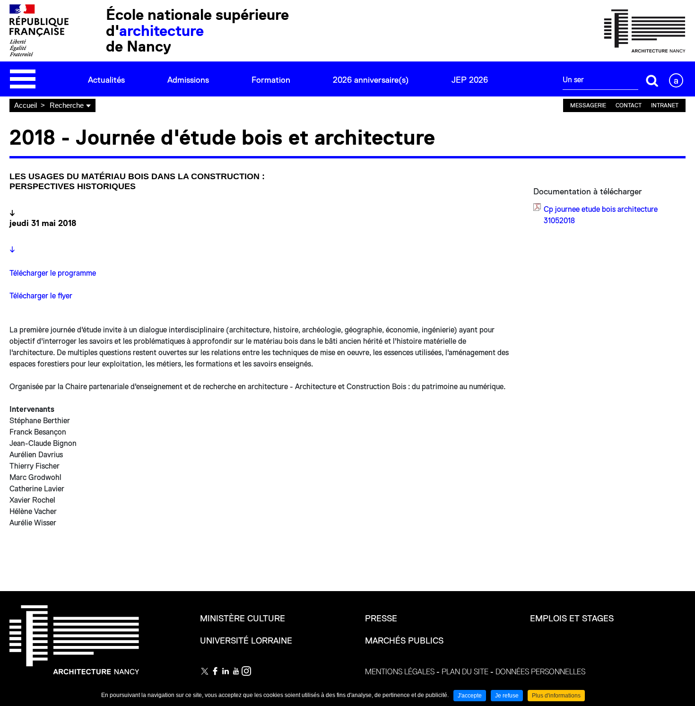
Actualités (106, 80)
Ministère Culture (242, 618)
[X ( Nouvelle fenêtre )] (204, 671)
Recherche (67, 105)
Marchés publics (404, 640)
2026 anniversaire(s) (371, 80)
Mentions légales (399, 672)
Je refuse (507, 695)
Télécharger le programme (53, 273)
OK (652, 80)
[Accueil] (645, 30)
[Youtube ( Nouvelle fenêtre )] (236, 671)
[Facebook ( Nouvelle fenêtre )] (215, 671)
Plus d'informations (556, 695)
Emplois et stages (572, 618)
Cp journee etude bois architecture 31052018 (601, 215)
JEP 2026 (470, 80)
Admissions (188, 80)
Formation (271, 80)
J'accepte (470, 695)
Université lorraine (246, 640)
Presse (381, 618)
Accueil (25, 105)
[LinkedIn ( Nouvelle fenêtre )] (225, 671)
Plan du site (465, 672)
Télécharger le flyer (40, 296)
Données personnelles (540, 672)
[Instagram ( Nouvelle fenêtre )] (246, 671)
